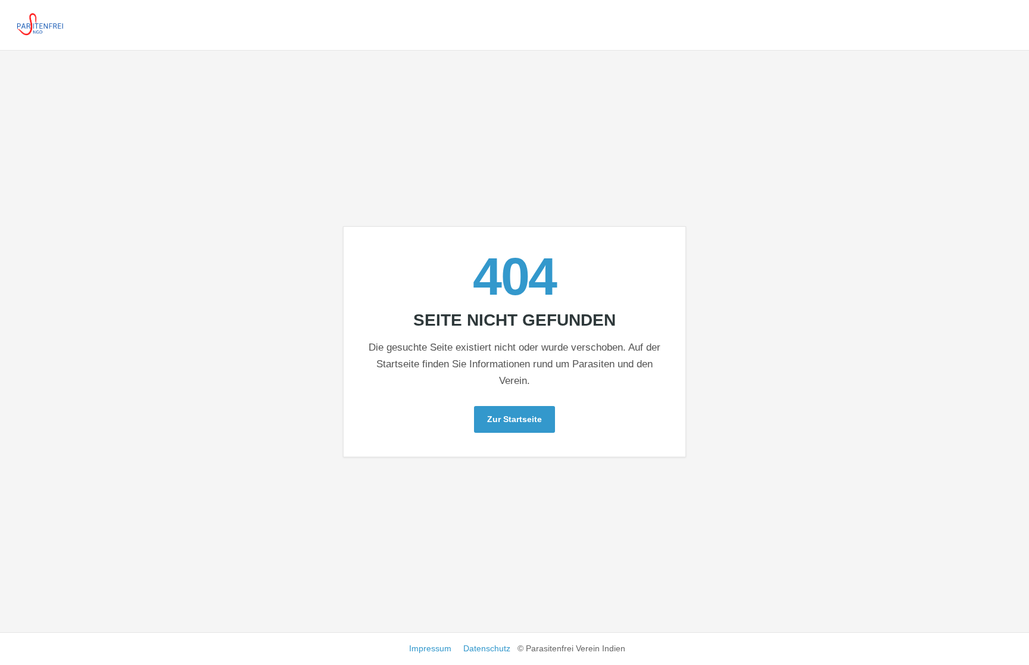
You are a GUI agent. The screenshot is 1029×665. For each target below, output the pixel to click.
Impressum (430, 648)
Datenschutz (486, 648)
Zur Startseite (514, 419)
